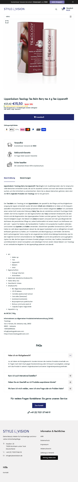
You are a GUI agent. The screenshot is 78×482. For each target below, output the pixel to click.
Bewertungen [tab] (25, 178)
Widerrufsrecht (46, 449)
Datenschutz (45, 440)
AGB (42, 436)
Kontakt (6, 473)
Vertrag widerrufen (49, 458)
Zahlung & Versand (47, 453)
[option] (39, 54)
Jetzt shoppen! (57, 2)
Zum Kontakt (39, 405)
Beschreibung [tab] (9, 178)
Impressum (45, 444)
